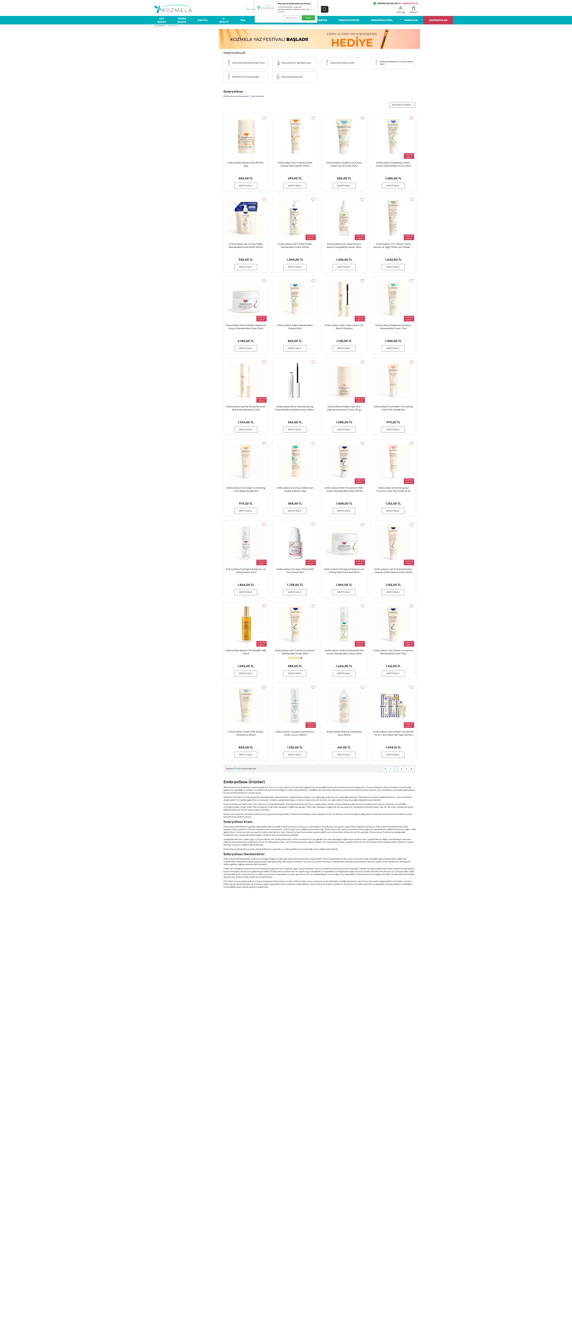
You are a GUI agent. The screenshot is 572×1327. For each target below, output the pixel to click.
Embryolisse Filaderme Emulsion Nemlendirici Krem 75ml (393, 327)
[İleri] (406, 768)
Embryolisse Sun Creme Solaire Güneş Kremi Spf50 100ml (295, 164)
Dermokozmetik (349, 20)
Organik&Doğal (382, 20)
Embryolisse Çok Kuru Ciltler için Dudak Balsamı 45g (295, 489)
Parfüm (322, 20)
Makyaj (203, 20)
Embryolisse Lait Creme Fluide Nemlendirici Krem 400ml (295, 245)
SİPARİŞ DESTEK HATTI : (397, 3)
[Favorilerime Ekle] (264, 118)
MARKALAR (411, 20)
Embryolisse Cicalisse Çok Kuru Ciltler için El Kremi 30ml (344, 164)
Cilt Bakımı (162, 20)
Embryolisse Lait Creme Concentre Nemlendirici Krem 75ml (393, 652)
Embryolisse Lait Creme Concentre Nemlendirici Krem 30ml (295, 652)
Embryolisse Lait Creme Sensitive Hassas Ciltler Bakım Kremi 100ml (393, 571)
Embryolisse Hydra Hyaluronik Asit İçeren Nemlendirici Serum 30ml (344, 652)
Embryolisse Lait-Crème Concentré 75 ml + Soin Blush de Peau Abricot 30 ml (393, 733)
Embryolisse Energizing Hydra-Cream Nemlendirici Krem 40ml (393, 164)
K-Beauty (224, 20)
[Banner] (319, 39)
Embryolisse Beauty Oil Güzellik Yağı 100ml (246, 652)
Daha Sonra (291, 17)
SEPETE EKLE (245, 185)
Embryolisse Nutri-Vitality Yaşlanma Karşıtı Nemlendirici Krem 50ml (246, 327)
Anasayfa (161, 25)
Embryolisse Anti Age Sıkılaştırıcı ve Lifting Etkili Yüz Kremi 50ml (344, 571)
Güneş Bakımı (182, 20)
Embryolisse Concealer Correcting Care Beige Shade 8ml (245, 489)
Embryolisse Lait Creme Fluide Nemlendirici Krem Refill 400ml (246, 245)
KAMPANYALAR (438, 20)
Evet (308, 17)
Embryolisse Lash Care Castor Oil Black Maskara (344, 327)
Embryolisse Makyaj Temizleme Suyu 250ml (344, 733)
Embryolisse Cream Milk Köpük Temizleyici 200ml (245, 733)
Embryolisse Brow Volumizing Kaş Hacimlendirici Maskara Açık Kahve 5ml (295, 408)
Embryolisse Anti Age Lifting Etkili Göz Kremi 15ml (295, 571)
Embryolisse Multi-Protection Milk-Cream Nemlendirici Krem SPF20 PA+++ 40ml (344, 489)
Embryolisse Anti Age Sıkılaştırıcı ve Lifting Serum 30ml (246, 571)
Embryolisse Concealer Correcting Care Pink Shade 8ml (393, 408)
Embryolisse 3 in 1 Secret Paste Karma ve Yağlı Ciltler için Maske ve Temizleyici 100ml (393, 245)
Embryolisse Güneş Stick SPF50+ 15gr (246, 164)
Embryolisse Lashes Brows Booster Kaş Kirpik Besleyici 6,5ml (245, 408)
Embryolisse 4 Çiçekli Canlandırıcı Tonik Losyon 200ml (295, 733)
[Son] (411, 768)
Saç (242, 20)
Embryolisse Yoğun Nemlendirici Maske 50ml (295, 327)
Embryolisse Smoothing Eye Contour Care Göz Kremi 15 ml (393, 489)
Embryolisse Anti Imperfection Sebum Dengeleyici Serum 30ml (344, 245)
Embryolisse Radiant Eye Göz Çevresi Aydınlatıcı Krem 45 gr (344, 408)
